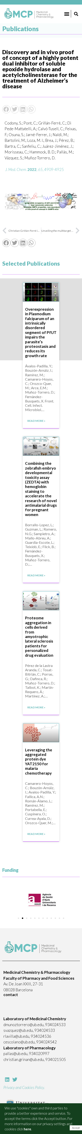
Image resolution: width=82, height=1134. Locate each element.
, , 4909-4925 (34, 169)
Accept (76, 1127)
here (27, 1129)
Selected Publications (31, 263)
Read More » (36, 420)
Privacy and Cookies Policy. (24, 1087)
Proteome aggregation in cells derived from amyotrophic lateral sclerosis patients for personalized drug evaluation (39, 636)
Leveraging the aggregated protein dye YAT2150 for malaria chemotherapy (38, 761)
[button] (67, 14)
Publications (20, 29)
